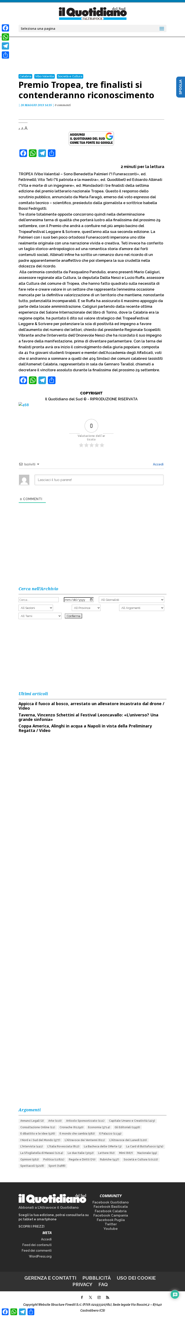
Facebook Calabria (111, 1211)
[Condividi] (5, 54)
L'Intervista (31, 1146)
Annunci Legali (32, 1120)
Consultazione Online (37, 1127)
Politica (53, 1159)
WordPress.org (40, 1256)
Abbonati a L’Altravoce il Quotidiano (48, 1207)
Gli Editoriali (127, 1127)
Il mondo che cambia (77, 1133)
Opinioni (29, 1159)
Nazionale (147, 1153)
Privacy (82, 1284)
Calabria (25, 76)
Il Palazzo (110, 1133)
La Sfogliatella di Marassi (41, 1153)
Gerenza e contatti (50, 1278)
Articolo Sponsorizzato (85, 1120)
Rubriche (109, 1159)
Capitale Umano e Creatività (132, 1120)
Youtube (111, 1229)
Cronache (71, 1127)
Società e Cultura (70, 76)
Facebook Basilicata (111, 1207)
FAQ (103, 1284)
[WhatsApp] (5, 36)
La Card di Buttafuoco (144, 1146)
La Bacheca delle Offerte (103, 1146)
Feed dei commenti (37, 1250)
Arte (55, 1120)
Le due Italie (81, 1153)
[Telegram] (5, 45)
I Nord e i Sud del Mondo (40, 1140)
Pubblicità (96, 1278)
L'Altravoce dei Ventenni (85, 1140)
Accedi (158, 464)
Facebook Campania (110, 1215)
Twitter (111, 1224)
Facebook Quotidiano (110, 1202)
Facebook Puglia (111, 1220)
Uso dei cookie (136, 1278)
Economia (99, 1127)
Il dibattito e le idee (37, 1133)
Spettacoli (32, 1165)
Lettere (106, 1153)
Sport (57, 1165)
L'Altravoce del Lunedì (128, 1140)
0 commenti (63, 105)
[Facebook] (5, 27)
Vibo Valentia (44, 76)
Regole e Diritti (82, 1159)
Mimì (126, 1153)
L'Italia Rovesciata (63, 1146)
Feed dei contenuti (37, 1245)
